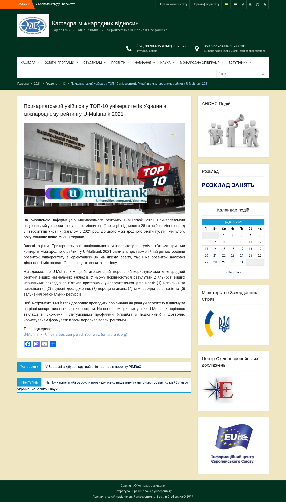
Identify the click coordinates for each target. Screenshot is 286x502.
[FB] (243, 4)
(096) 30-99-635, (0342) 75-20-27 (162, 46)
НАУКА (165, 63)
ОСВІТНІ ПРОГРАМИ (59, 63)
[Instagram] (257, 4)
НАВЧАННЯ (143, 63)
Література (122, 491)
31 (241, 262)
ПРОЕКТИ (118, 63)
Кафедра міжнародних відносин (95, 23)
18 (250, 248)
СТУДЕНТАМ (93, 63)
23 (232, 255)
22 (223, 255)
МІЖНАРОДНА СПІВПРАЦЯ (199, 63)
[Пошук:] (242, 73)
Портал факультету (206, 4)
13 (206, 248)
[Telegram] (265, 4)
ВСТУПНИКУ (238, 63)
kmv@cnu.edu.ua (147, 50)
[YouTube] (250, 4)
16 (232, 248)
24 (241, 255)
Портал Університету (173, 4)
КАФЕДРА (28, 63)
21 (215, 255)
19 (259, 248)
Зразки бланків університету (152, 491)
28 (215, 262)
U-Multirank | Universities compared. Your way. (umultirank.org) (75, 334)
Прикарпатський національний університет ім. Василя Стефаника (138, 496)
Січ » (238, 272)
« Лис (229, 272)
